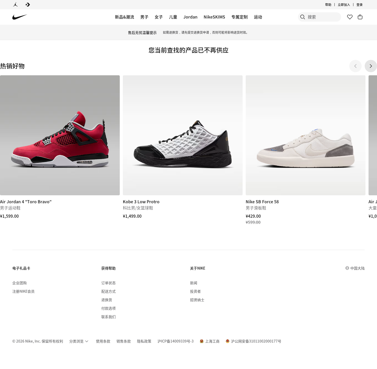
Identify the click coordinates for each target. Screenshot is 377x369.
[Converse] (28, 5)
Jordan (190, 17)
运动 (258, 17)
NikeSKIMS (214, 17)
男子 (144, 17)
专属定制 (239, 17)
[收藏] (349, 17)
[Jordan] (15, 5)
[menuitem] (332, 5)
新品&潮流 (124, 17)
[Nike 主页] (19, 17)
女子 (159, 17)
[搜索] (302, 17)
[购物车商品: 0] (360, 17)
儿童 (173, 17)
